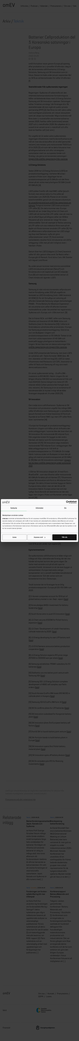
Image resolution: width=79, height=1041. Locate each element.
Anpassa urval (38, 537)
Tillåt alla (64, 537)
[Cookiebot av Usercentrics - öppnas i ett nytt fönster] (68, 502)
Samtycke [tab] (13, 508)
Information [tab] (39, 508)
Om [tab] (65, 508)
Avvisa (14, 537)
